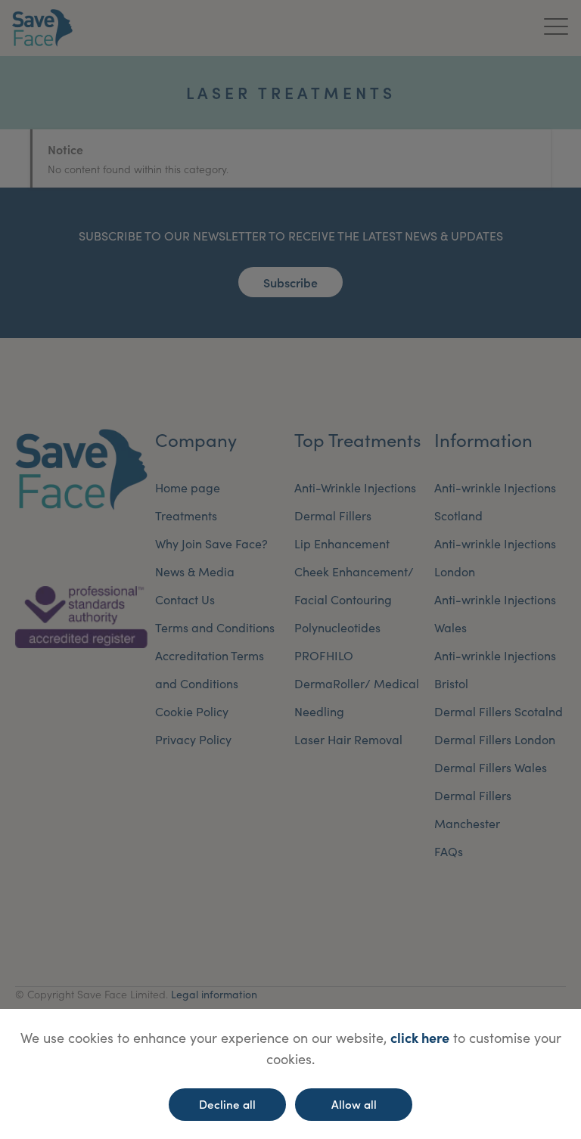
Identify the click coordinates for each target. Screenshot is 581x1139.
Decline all (227, 1104)
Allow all (354, 1104)
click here (419, 1037)
